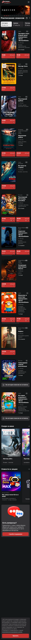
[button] (7, 10)
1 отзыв (20, 75)
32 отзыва (21, 208)
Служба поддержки (15, 534)
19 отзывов (21, 339)
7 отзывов (21, 245)
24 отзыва (21, 49)
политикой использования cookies (12, 632)
